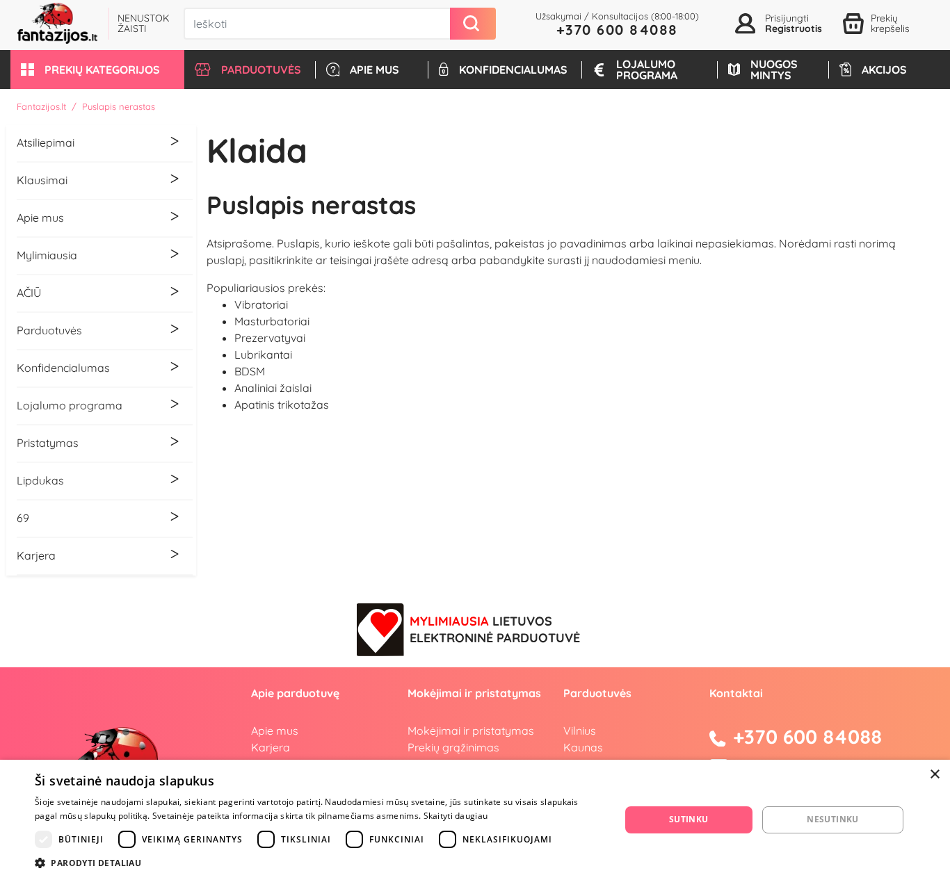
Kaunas (583, 747)
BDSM (249, 371)
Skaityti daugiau (456, 816)
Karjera (270, 747)
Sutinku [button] (689, 819)
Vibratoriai (261, 304)
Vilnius (579, 731)
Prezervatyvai (269, 338)
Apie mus (274, 731)
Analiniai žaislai (273, 388)
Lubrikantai (263, 354)
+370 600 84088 (617, 29)
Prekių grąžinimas (453, 747)
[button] (97, 69)
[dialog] (475, 820)
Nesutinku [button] (833, 819)
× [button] (934, 774)
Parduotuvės (597, 693)
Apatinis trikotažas (281, 405)
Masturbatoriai (271, 321)
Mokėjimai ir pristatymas (471, 731)
